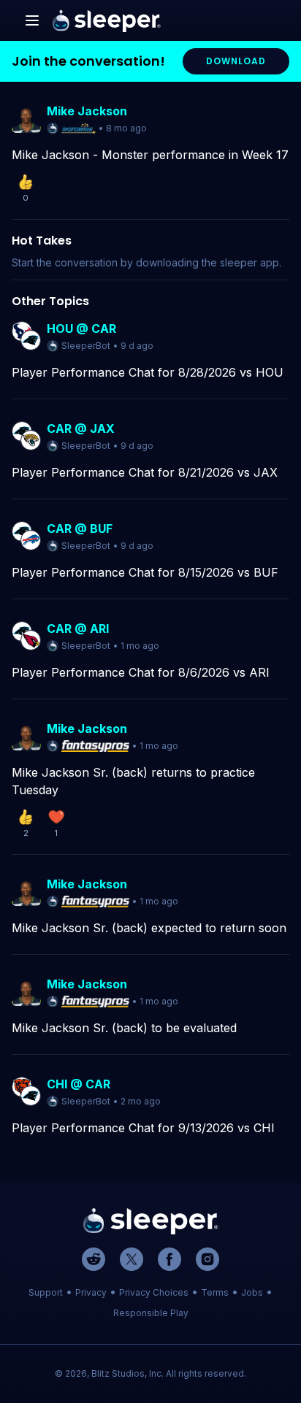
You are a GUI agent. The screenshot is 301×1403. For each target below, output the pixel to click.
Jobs (252, 1292)
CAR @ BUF (80, 528)
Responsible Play (150, 1312)
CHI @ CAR (78, 1084)
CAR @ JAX (81, 428)
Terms (215, 1292)
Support (45, 1292)
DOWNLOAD (236, 61)
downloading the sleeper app (207, 262)
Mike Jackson (87, 111)
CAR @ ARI (78, 628)
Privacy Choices (153, 1292)
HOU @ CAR (81, 328)
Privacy (91, 1292)
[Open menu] (32, 20)
